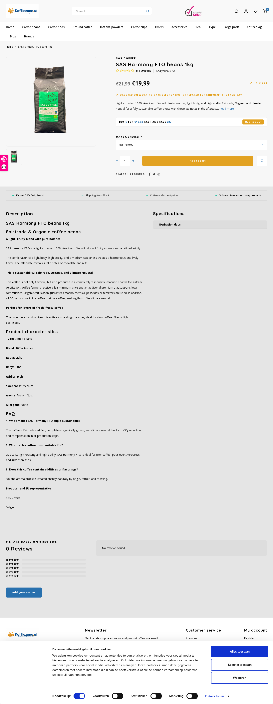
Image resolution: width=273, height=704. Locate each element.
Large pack (231, 27)
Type (212, 27)
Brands (29, 36)
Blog (13, 36)
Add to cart (197, 160)
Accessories (179, 27)
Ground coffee (82, 27)
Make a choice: (129, 136)
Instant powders (111, 27)
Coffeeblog (254, 27)
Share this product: (130, 174)
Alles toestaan (240, 651)
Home (10, 27)
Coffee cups (139, 27)
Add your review (165, 70)
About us (191, 638)
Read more (227, 108)
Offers (159, 27)
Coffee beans (31, 27)
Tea (198, 27)
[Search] (148, 11)
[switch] (117, 696)
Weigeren (239, 677)
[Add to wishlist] (262, 161)
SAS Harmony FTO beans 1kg (35, 46)
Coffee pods (56, 27)
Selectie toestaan (240, 664)
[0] (265, 11)
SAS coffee (126, 58)
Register (249, 638)
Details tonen (214, 696)
